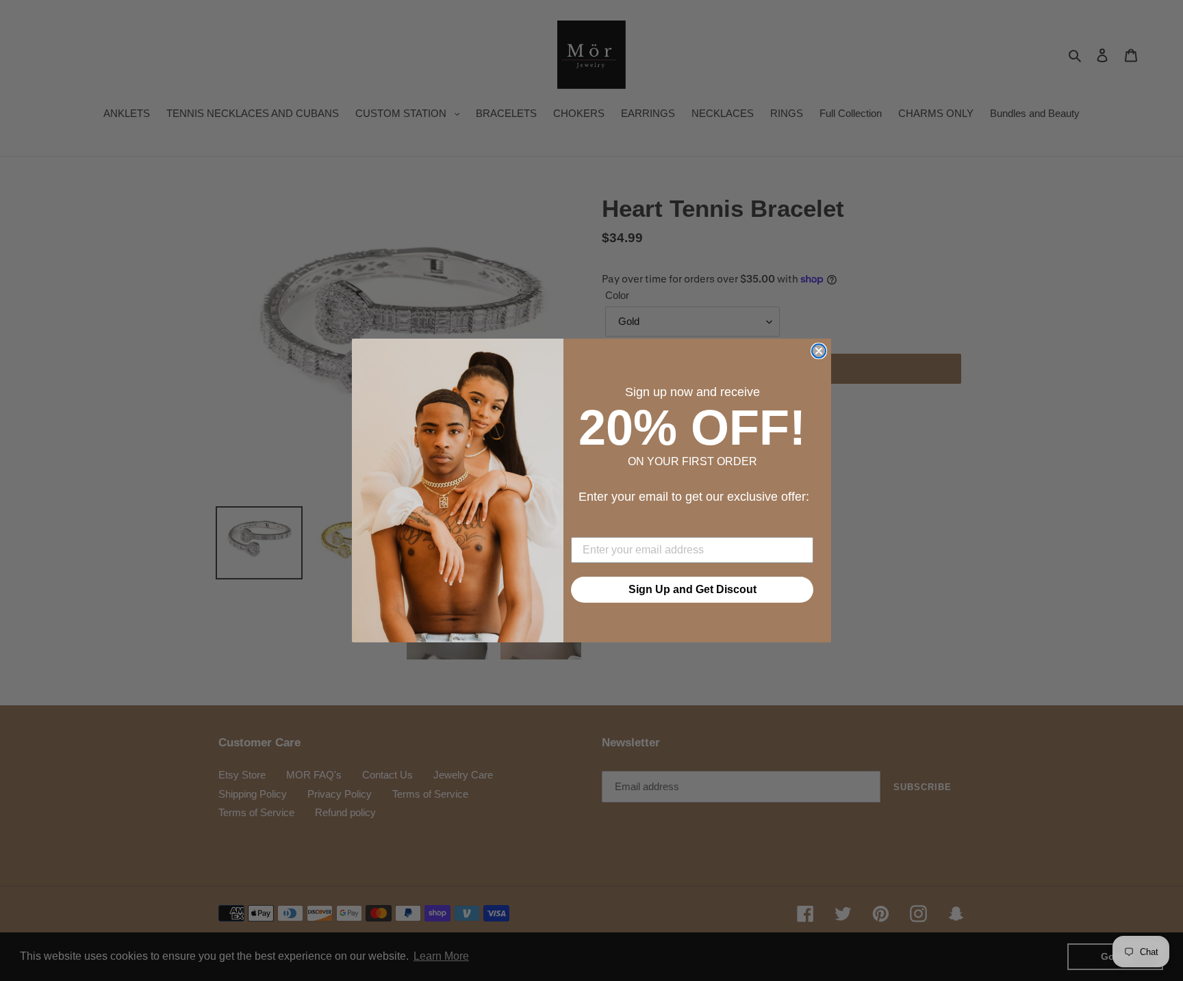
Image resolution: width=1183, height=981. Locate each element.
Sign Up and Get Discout (692, 589)
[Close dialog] (819, 351)
